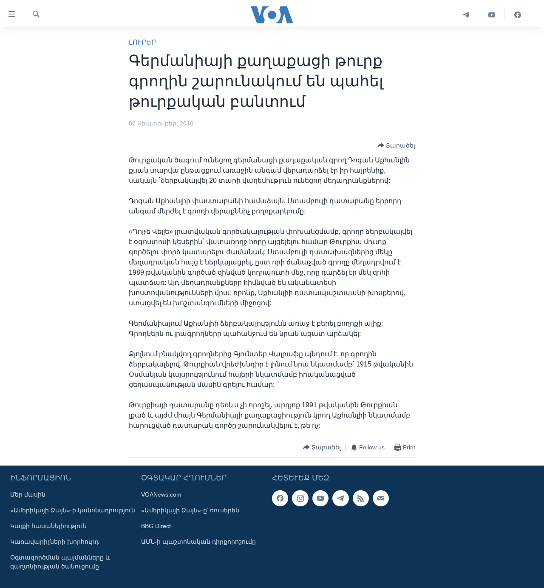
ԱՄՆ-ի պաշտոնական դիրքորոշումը (198, 541)
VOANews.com (161, 494)
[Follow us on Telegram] (340, 498)
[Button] (396, 145)
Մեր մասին (27, 494)
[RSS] (361, 498)
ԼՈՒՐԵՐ (142, 42)
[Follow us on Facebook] (280, 498)
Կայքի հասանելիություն (48, 526)
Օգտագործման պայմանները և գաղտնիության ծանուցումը (60, 562)
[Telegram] (466, 15)
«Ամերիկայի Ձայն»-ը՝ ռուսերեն (190, 510)
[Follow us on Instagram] (300, 498)
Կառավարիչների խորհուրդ (54, 541)
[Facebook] (517, 15)
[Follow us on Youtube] (320, 498)
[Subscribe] (381, 498)
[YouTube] (492, 15)
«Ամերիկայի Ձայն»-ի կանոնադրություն (72, 510)
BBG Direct (156, 526)
